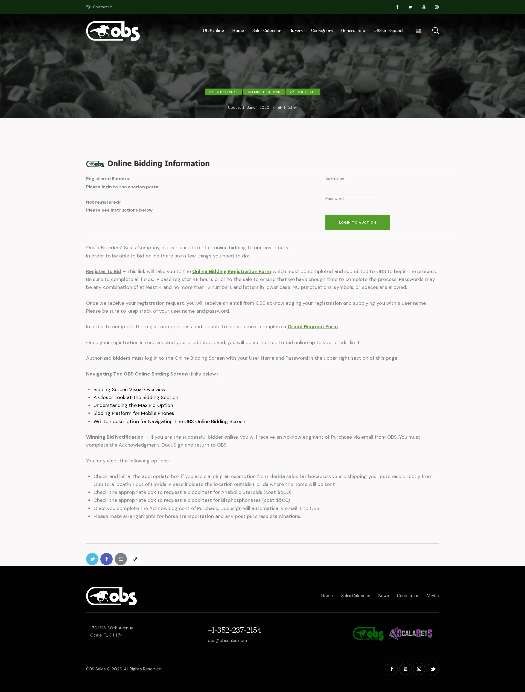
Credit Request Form (313, 326)
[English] (419, 32)
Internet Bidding (264, 92)
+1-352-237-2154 (234, 630)
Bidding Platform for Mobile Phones (134, 413)
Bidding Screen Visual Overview (129, 389)
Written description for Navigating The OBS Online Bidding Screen (169, 421)
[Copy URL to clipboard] (295, 107)
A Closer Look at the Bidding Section (136, 397)
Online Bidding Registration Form (231, 271)
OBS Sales (96, 669)
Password (334, 198)
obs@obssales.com (227, 640)
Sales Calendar (223, 92)
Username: (335, 178)
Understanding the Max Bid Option (133, 405)
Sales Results (303, 92)
